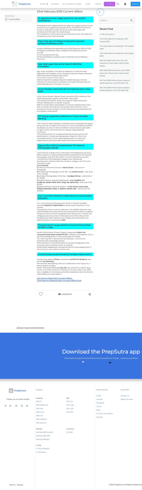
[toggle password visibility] (131, 20)
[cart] (125, 4)
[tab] (44, 4)
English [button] (106, 4)
